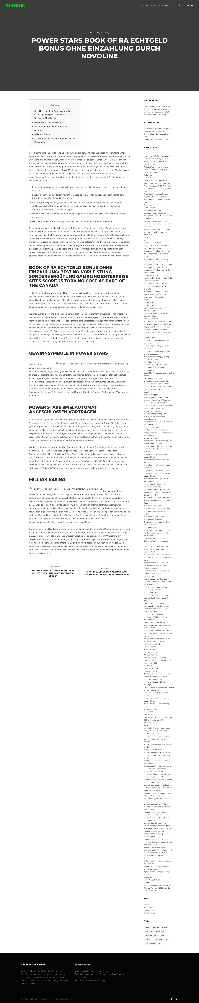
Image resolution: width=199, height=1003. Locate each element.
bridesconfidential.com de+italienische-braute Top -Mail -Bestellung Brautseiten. (157, 245)
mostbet (160, 932)
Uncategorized (149, 877)
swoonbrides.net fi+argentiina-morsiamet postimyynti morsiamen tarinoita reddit (157, 806)
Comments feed (150, 910)
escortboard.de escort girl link (155, 484)
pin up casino (149, 712)
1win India (148, 175)
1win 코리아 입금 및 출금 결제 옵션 (157, 139)
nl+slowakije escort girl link (154, 682)
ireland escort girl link (152, 644)
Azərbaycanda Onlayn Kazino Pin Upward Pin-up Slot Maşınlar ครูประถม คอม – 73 (157, 232)
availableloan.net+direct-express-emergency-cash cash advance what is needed (158, 215)
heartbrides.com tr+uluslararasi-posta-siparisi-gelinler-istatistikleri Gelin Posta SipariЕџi (157, 625)
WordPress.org (149, 913)
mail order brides (150, 652)
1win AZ (156, 928)
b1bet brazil (148, 237)
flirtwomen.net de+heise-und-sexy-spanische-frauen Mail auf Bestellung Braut (158, 500)
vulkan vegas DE (153, 943)
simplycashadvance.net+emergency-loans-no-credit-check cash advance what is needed (158, 768)
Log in (146, 905)
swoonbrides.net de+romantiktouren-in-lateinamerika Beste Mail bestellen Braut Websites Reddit (158, 787)
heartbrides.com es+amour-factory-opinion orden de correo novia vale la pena (158, 557)
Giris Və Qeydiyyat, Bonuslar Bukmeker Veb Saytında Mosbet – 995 (157, 541)
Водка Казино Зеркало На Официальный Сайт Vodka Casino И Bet (158, 134)
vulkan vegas (162, 939)
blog (145, 240)
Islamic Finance (150, 647)
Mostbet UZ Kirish (151, 668)
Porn (146, 725)
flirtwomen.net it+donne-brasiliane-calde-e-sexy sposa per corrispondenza (157, 524)
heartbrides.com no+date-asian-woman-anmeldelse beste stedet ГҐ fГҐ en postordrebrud (157, 581)
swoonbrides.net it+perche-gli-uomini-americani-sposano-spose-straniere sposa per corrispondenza (157, 825)
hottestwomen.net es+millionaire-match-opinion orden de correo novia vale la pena (158, 633)
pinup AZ (149, 939)
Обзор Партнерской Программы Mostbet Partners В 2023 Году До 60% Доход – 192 (157, 888)
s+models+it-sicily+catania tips (156, 731)
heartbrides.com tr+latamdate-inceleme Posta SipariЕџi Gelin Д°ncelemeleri (155, 617)
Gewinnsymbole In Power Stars (49, 122)
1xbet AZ (149, 932)
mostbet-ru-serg (150, 671)
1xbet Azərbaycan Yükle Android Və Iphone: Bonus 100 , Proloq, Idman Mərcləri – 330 (157, 188)
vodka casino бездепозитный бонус (158, 129)
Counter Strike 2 (150, 338)
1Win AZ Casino (150, 164)
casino (146, 300)
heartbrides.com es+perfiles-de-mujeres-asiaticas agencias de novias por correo (156, 565)
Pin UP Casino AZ (151, 714)
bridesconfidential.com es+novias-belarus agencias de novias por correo (157, 253)
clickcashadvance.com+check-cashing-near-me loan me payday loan (157, 332)
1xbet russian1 (149, 208)
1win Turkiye (149, 178)
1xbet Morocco (149, 205)
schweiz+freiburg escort (153, 733)
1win (147, 928)
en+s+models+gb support (154, 443)
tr (144, 858)
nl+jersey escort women (153, 679)
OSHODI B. (15, 5)
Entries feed (148, 907)
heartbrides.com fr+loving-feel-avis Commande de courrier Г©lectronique (157, 573)
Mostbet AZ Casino (151, 655)
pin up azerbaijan (150, 709)
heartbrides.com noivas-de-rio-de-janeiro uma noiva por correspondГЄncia (157, 590)
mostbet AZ (151, 935)
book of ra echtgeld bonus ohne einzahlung (66, 293)
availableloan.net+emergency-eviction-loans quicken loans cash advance (157, 224)
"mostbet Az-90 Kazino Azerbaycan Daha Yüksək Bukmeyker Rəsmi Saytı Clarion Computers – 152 (158, 159)
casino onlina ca (150, 302)
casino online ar (150, 305)
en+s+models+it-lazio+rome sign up (158, 446)
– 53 (145, 153)
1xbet (164, 928)
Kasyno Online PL (151, 649)
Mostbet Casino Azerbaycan (155, 658)
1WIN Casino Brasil (151, 172)
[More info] (179, 5)
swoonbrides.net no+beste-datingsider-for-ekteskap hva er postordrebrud (156, 834)
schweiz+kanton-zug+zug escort (157, 736)
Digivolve (67, 999)
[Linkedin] (188, 5)
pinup (161, 935)
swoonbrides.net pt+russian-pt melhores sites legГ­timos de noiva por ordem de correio (158, 842)
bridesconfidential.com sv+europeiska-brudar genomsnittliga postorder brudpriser (158, 278)
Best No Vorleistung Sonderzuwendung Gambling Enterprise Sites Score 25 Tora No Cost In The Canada (54, 114)
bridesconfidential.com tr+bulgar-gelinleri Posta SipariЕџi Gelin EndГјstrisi (156, 286)
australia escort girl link (153, 210)
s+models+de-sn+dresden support (157, 728)
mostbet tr (148, 666)
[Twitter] (192, 5)
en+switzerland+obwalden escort (157, 471)
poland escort (149, 723)
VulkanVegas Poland (152, 880)
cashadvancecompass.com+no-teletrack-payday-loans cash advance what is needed (156, 294)
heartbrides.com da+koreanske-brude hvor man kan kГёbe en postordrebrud (156, 549)
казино (147, 883)
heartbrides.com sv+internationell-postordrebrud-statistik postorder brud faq (157, 598)
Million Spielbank (42, 134)
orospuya (147, 685)
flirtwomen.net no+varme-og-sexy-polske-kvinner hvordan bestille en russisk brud (157, 533)
